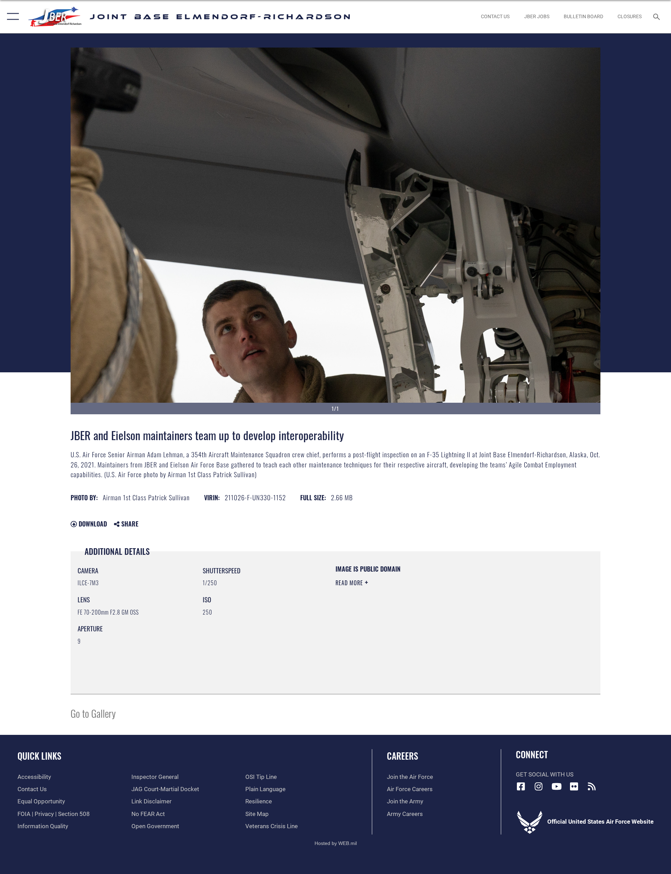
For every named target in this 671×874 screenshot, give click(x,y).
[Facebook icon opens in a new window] (521, 786)
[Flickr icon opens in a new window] (574, 786)
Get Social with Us (544, 774)
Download (92, 523)
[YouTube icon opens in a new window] (556, 786)
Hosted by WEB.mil (336, 843)
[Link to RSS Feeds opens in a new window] (591, 786)
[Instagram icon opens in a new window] (538, 786)
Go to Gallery (93, 713)
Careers (402, 755)
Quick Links (39, 755)
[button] (11, 16)
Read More (350, 583)
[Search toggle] (657, 16)
